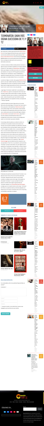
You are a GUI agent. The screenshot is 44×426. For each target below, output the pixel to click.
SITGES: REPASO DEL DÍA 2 (7, 268)
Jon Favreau (36, 200)
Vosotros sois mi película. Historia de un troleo (7, 237)
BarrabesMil (4, 45)
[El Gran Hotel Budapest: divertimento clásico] (20, 263)
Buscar (24, 406)
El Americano (4, 242)
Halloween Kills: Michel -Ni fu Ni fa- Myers (20, 250)
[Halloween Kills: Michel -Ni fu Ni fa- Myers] (20, 244)
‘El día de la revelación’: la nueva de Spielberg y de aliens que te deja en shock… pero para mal (36, 128)
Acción (36, 115)
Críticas (10, 30)
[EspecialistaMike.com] (5, 3)
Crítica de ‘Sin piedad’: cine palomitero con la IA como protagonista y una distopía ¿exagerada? (36, 322)
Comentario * (3, 287)
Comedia (36, 276)
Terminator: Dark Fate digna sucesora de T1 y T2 (34, 48)
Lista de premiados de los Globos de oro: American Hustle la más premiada (20, 233)
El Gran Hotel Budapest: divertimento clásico (19, 274)
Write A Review (35, 77)
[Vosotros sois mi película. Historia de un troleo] (7, 226)
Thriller (36, 310)
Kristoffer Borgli (36, 238)
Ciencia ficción (36, 154)
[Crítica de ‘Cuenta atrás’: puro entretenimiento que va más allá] (30, 88)
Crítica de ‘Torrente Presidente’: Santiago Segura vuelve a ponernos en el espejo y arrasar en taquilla (36, 250)
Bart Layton (36, 312)
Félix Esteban (36, 113)
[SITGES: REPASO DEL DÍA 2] (7, 261)
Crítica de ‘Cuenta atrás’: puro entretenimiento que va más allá (36, 91)
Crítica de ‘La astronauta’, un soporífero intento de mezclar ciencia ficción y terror (34, 357)
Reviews (16, 30)
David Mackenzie (36, 117)
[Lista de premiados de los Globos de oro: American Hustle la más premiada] (20, 223)
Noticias (13, 30)
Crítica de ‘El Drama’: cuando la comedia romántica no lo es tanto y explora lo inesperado (36, 210)
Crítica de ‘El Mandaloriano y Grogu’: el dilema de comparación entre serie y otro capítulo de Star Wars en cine (36, 169)
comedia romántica (36, 235)
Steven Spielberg (36, 157)
